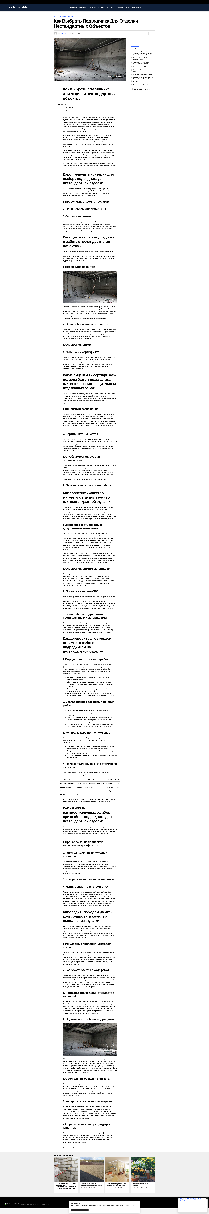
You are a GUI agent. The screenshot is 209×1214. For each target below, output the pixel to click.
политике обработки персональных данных (82, 1206)
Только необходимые (96, 1210)
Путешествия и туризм (118, 7)
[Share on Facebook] (143, 33)
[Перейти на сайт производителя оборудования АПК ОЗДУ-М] (192, 1205)
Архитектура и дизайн (98, 7)
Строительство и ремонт (76, 7)
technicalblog (64, 33)
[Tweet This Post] (146, 33)
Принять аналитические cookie (79, 1210)
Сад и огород (136, 7)
